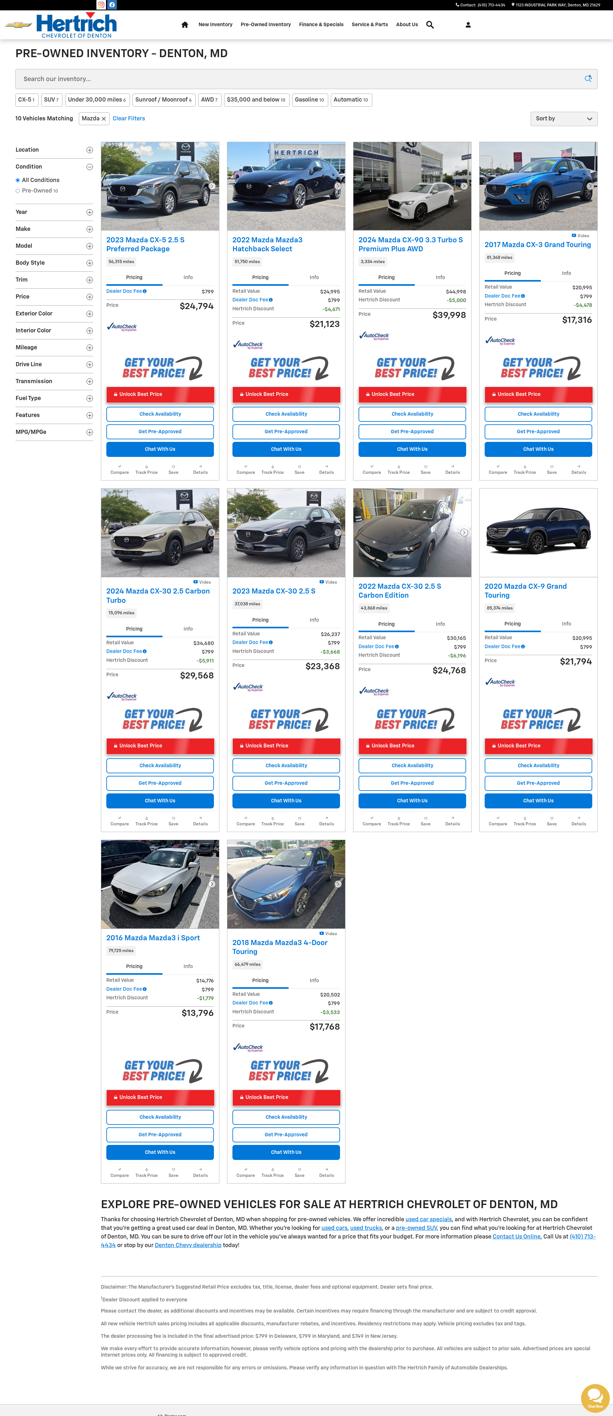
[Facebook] (112, 5)
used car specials (428, 1220)
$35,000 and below (256, 100)
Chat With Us (160, 449)
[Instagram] (101, 5)
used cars (334, 1228)
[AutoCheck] (122, 327)
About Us (407, 24)
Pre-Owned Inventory (266, 24)
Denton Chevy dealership (188, 1245)
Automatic (351, 100)
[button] (160, 262)
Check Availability (160, 414)
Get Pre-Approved (160, 431)
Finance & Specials (321, 24)
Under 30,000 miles (97, 100)
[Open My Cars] (466, 24)
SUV (51, 100)
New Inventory (215, 24)
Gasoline (309, 100)
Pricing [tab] (134, 277)
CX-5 (26, 100)
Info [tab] (188, 277)
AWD (209, 100)
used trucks (366, 1228)
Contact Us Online (517, 1237)
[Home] (18, 25)
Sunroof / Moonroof (163, 100)
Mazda (91, 119)
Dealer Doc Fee (124, 291)
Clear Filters (129, 119)
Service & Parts (370, 24)
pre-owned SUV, (417, 1228)
